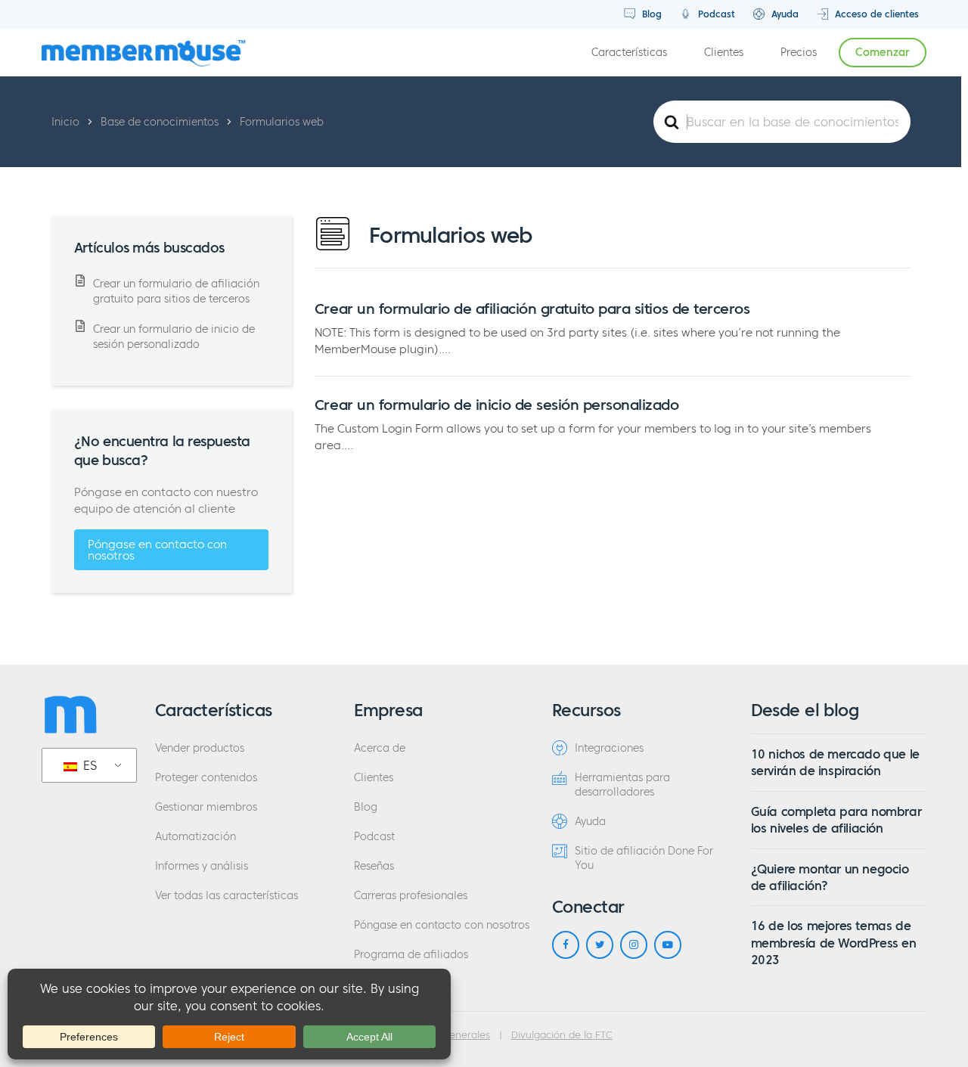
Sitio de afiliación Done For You (644, 858)
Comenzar (882, 52)
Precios (798, 52)
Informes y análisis (201, 866)
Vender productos (199, 748)
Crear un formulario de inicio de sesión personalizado (497, 404)
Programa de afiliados (411, 954)
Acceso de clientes (875, 14)
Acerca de (379, 748)
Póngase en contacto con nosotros (157, 550)
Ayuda (783, 14)
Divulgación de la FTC (562, 1035)
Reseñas (374, 866)
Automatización (195, 836)
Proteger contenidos (206, 777)
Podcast (715, 14)
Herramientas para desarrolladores (622, 785)
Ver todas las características (226, 895)
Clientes (723, 52)
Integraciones (609, 748)
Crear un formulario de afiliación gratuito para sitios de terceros (532, 308)
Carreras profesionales (410, 895)
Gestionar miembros (206, 807)
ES (88, 765)
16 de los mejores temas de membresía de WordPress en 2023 (834, 942)
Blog (650, 14)
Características (629, 52)
